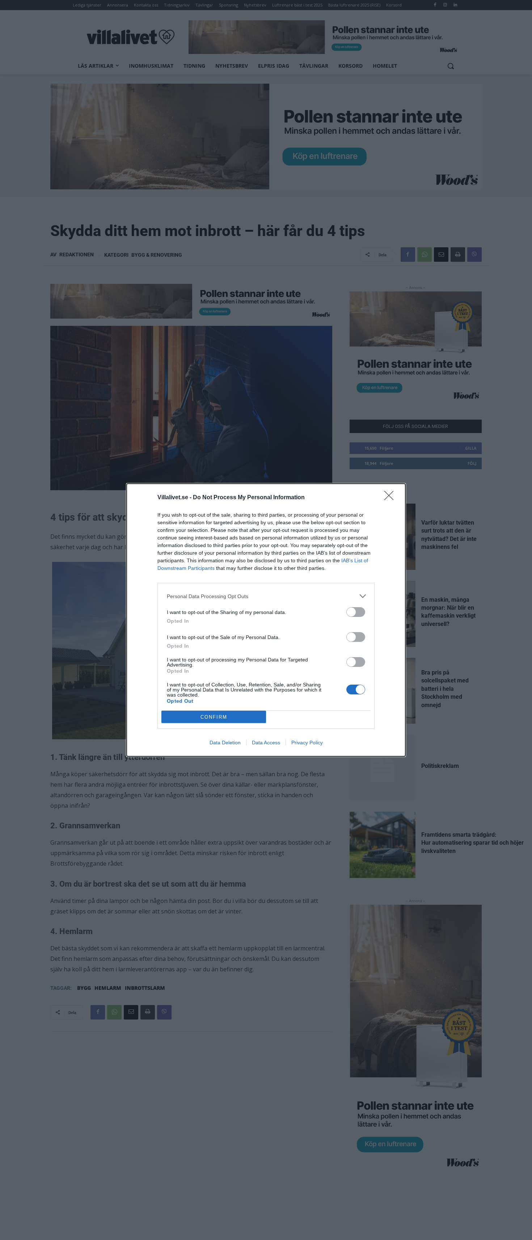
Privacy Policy (307, 742)
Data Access (266, 742)
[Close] (391, 498)
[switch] (355, 612)
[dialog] (266, 620)
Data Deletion (225, 742)
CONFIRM (213, 717)
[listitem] (266, 596)
